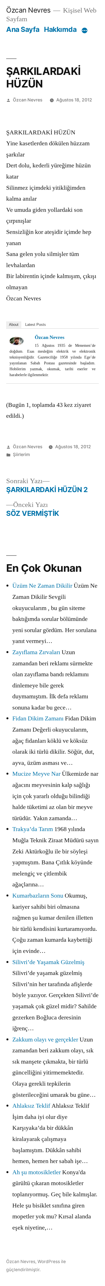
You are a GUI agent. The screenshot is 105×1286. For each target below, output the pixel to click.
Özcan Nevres (28, 10)
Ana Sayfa (22, 29)
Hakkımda (60, 29)
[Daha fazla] (84, 30)
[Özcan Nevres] (21, 341)
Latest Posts (35, 324)
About (13, 324)
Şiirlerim (21, 454)
